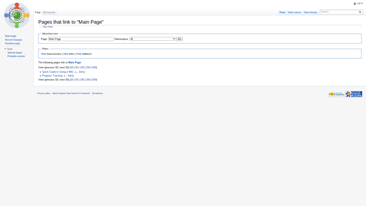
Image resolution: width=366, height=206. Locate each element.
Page (38, 12)
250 (88, 67)
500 (94, 67)
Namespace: (122, 39)
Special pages (14, 52)
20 (72, 67)
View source (294, 12)
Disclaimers (97, 93)
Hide (43, 53)
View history (310, 12)
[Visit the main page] (17, 15)
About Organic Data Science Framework (71, 93)
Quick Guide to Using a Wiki (57, 71)
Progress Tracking (52, 75)
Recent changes (13, 40)
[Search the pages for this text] (361, 12)
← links (80, 71)
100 (82, 67)
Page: (44, 39)
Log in (359, 3)
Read (282, 12)
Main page (10, 36)
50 (76, 67)
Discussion (49, 12)
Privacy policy (43, 93)
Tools (10, 49)
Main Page (48, 27)
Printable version (16, 56)
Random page (12, 43)
